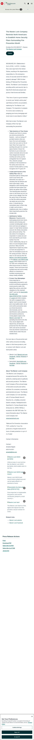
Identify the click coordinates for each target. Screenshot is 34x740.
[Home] (8, 3)
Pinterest (23, 356)
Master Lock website (15, 520)
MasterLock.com (22, 354)
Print (4, 540)
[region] (17, 727)
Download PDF (7, 543)
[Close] (32, 716)
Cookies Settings (17, 727)
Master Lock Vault (14, 318)
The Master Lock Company (14, 49)
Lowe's (13, 298)
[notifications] (28, 3)
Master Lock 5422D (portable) (18, 257)
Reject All (16, 732)
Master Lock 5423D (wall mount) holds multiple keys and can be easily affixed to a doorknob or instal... (16, 480)
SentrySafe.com (21, 361)
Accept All (17, 737)
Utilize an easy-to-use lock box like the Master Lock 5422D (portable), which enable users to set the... (16, 465)
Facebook (12, 356)
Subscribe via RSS (8, 545)
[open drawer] (31, 3)
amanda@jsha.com (11, 452)
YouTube (11, 358)
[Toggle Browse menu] (27, 9)
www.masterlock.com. (12, 418)
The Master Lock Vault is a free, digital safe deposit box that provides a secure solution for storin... (16, 508)
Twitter (18, 356)
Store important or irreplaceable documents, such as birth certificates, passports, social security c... (16, 495)
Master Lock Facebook (16, 523)
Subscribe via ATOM (9, 548)
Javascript (6, 551)
